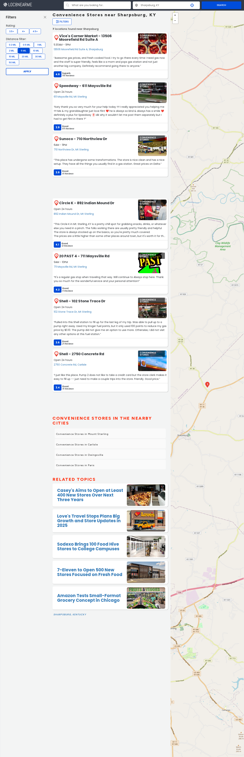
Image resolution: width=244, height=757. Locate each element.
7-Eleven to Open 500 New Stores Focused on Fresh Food (89, 572)
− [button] (175, 21)
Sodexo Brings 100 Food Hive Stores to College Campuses (88, 546)
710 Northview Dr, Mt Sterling (71, 149)
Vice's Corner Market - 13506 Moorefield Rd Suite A (85, 37)
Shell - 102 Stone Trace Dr (82, 301)
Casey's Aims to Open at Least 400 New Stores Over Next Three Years (90, 495)
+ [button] (175, 15)
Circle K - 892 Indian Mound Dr (86, 203)
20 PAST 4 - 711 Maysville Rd (84, 256)
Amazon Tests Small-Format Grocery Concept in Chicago (89, 598)
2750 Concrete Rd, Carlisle (70, 364)
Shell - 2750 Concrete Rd (81, 354)
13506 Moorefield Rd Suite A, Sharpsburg (78, 49)
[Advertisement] (110, 187)
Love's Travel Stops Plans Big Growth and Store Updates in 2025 (89, 520)
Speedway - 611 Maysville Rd (85, 86)
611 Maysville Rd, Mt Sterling (70, 96)
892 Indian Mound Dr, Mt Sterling (74, 214)
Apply (27, 71)
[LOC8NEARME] (17, 4)
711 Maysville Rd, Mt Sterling (70, 267)
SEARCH (221, 5)
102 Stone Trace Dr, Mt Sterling (72, 312)
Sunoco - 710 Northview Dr (83, 139)
